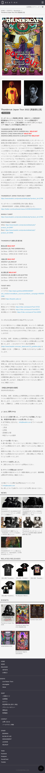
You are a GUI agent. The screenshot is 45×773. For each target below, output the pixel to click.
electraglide (6, 684)
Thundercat (6, 113)
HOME (3, 10)
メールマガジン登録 (8, 724)
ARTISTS (5, 670)
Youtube (3, 762)
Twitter (3, 751)
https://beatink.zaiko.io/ (13, 299)
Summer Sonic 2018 (36, 619)
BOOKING (5, 733)
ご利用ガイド (6, 696)
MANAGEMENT (7, 739)
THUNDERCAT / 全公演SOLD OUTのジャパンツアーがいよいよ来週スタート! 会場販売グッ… (11, 513)
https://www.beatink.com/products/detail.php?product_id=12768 (22, 198)
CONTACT (4, 719)
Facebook (4, 753)
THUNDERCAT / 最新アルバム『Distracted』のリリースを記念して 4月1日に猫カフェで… (11, 532)
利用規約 (5, 713)
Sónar (4, 687)
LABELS (5, 672)
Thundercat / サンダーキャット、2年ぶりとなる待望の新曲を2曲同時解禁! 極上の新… (32, 532)
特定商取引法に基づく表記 (10, 704)
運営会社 (5, 710)
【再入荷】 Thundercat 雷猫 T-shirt (25, 578)
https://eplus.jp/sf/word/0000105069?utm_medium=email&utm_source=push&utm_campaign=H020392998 (22, 293)
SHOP (3, 693)
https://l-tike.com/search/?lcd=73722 (28, 307)
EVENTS (9, 10)
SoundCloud (4, 759)
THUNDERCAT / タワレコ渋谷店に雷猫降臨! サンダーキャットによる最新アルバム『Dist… (32, 513)
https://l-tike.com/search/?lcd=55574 (28, 309)
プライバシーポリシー (9, 707)
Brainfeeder (17, 10)
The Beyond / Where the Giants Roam (26, 595)
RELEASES (4, 667)
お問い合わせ (6, 722)
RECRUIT (5, 745)
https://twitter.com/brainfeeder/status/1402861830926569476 (21, 209)
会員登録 (29, 7)
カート (40, 7)
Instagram (4, 756)
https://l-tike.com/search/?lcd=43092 (29, 312)
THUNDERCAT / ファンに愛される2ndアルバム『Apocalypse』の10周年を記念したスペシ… (11, 552)
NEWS (3, 664)
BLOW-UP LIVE (7, 736)
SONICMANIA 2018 (6, 646)
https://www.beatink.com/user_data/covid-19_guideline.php (21, 346)
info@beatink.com (25, 422)
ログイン (34, 7)
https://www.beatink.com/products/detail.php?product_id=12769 (22, 217)
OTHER (3, 730)
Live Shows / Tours (8, 681)
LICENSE (5, 742)
